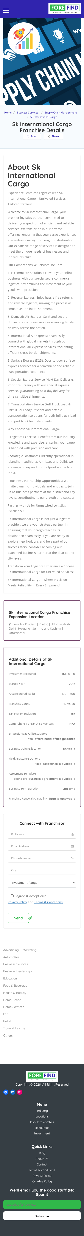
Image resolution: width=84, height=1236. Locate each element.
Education (10, 978)
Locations (42, 1116)
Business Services (27, 112)
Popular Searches (42, 1122)
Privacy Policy (17, 902)
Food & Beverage (15, 985)
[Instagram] (19, 1092)
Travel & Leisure (14, 1028)
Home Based (12, 1000)
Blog (42, 1153)
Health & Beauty (14, 993)
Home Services (13, 1007)
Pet (5, 1014)
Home (8, 112)
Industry (42, 1111)
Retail (7, 1021)
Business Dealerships (18, 971)
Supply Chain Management (61, 112)
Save (33, 136)
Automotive (11, 957)
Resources (42, 1128)
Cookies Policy (42, 1181)
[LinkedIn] (12, 1092)
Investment (42, 1133)
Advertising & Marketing (20, 950)
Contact (42, 1164)
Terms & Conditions (48, 902)
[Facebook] (5, 1092)
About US (42, 1159)
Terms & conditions (42, 1170)
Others (8, 1035)
